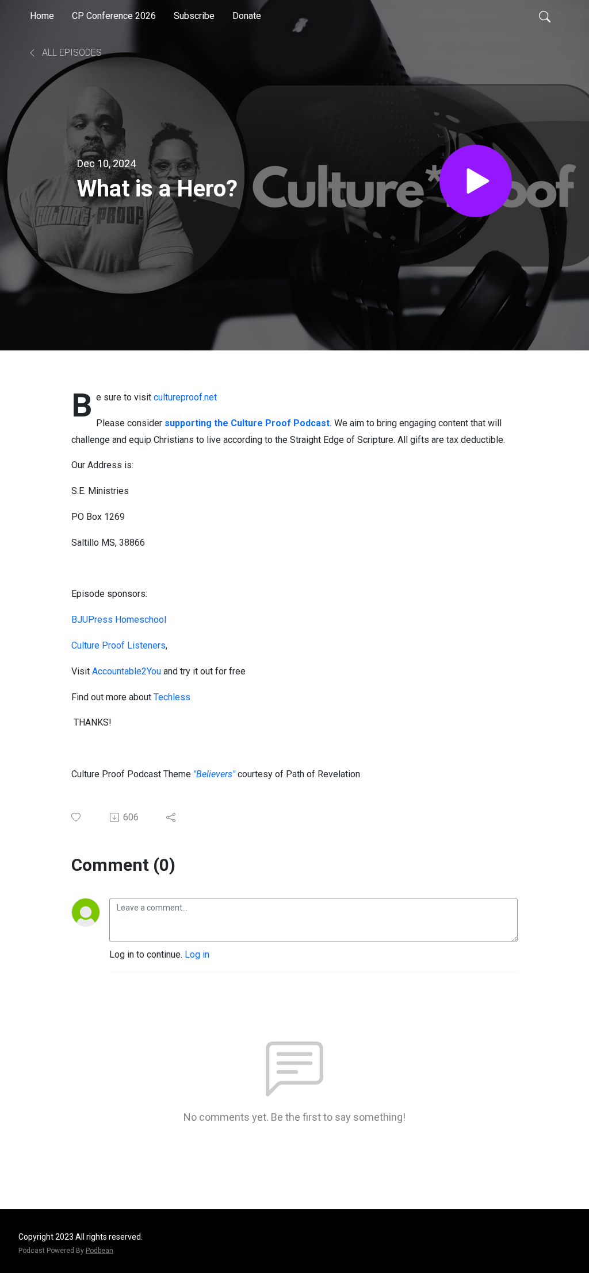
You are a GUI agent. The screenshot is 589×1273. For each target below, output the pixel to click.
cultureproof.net (185, 397)
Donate (246, 15)
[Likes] (76, 817)
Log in (197, 954)
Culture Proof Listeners (118, 645)
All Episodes (71, 52)
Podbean (99, 1251)
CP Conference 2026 (114, 15)
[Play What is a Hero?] (475, 181)
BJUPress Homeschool (118, 619)
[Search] (544, 16)
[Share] (171, 817)
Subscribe (194, 15)
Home (42, 15)
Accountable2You (126, 671)
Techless (173, 697)
